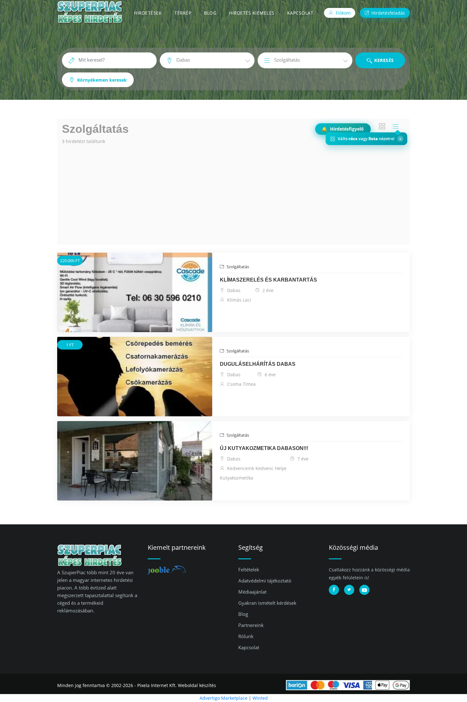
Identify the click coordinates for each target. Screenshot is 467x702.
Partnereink (251, 625)
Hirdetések (148, 13)
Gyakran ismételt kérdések (267, 603)
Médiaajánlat (252, 592)
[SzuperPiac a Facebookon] (334, 590)
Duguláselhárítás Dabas (257, 364)
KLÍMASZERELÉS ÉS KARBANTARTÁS (268, 280)
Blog (210, 13)
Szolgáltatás (237, 266)
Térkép (182, 13)
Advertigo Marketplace (223, 698)
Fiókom (343, 13)
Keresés (383, 60)
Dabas (233, 290)
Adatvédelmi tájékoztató (264, 580)
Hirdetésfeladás (387, 13)
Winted (260, 698)
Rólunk (246, 636)
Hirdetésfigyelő (343, 129)
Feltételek (248, 569)
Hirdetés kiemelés (251, 13)
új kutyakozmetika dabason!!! (264, 448)
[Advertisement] (233, 193)
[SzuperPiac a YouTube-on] (364, 590)
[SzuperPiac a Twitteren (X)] (349, 590)
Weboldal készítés (197, 685)
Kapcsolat (300, 13)
